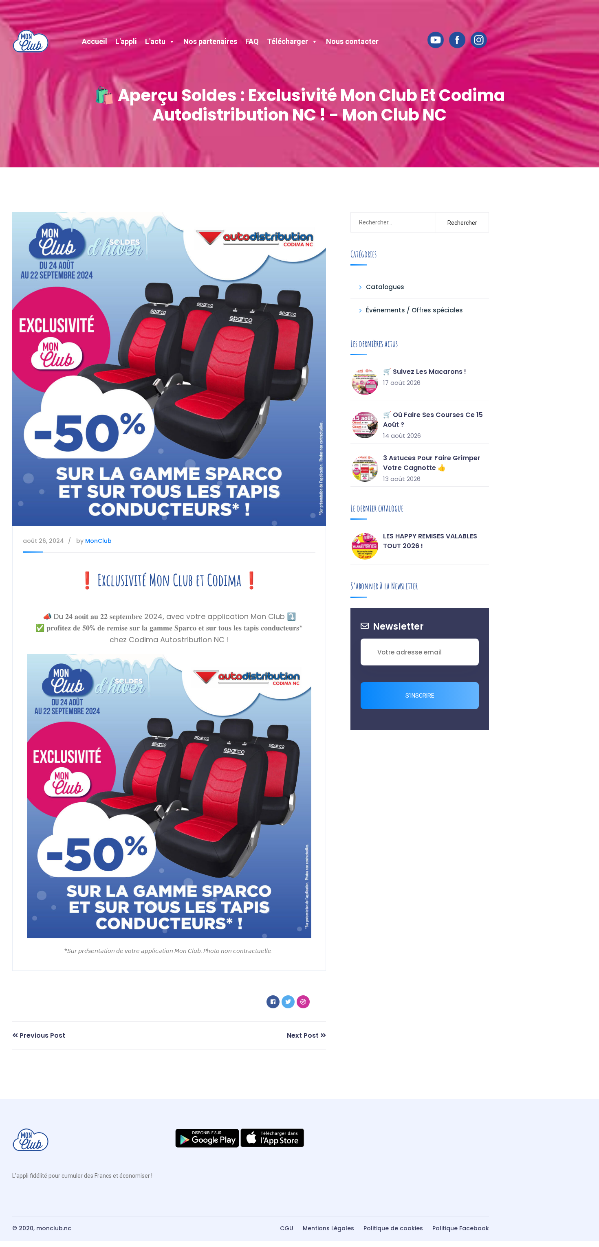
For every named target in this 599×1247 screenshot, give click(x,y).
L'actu (155, 41)
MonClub (98, 541)
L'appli (126, 41)
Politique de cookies (393, 1228)
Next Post (303, 1035)
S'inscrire (419, 695)
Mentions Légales (328, 1228)
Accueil (94, 41)
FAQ (252, 41)
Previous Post (41, 1035)
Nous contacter (352, 41)
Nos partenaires (210, 41)
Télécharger (287, 41)
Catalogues (385, 287)
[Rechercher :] (391, 222)
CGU (286, 1228)
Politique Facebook (460, 1228)
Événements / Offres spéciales (414, 310)
